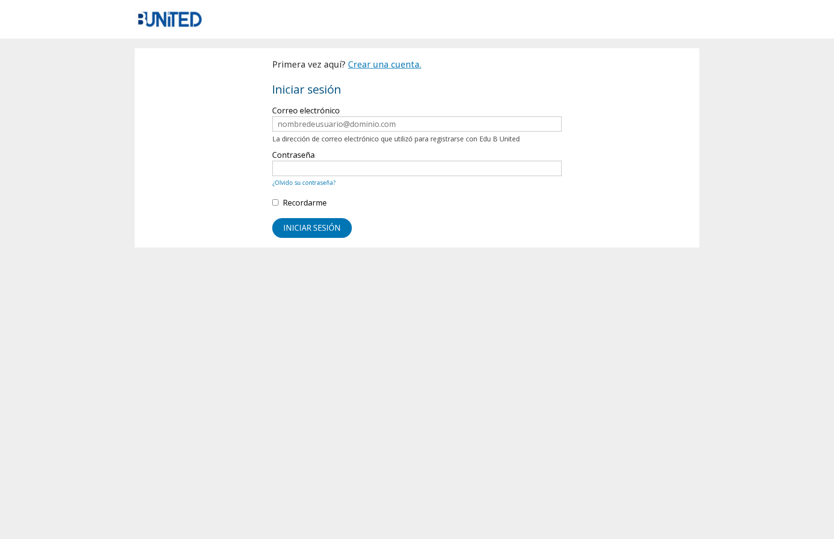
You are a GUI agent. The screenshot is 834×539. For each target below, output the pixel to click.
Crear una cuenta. (384, 64)
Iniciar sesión (312, 227)
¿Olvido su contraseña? (303, 183)
